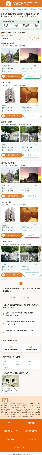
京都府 (29, 361)
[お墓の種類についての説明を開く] (38, 22)
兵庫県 (17, 364)
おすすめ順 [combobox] (5, 38)
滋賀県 (17, 361)
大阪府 (5, 364)
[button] (10, 55)
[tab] (6, 26)
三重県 (5, 361)
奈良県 (29, 364)
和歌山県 (5, 367)
